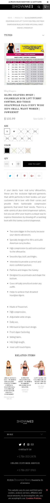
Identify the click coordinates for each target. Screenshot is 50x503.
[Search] (38, 6)
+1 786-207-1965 (26, 470)
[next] (43, 64)
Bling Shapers (10, 91)
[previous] (7, 64)
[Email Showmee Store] (32, 445)
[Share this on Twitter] (10, 176)
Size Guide (38, 118)
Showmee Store (22, 479)
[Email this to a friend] (39, 176)
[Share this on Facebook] (17, 176)
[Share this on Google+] (32, 176)
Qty (6, 158)
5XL (29, 138)
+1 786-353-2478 (26, 456)
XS (22, 138)
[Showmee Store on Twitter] (20, 445)
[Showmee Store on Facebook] (24, 445)
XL (28, 131)
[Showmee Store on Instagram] (28, 445)
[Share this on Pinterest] (25, 176)
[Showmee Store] (22, 7)
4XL (15, 138)
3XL (7, 138)
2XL (35, 131)
